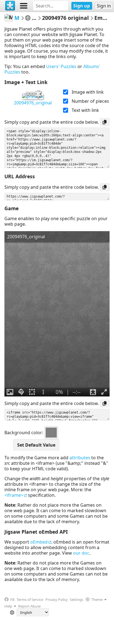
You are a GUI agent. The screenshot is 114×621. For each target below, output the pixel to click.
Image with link (88, 92)
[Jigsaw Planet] (10, 6)
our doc (81, 553)
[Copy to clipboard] (105, 122)
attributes (79, 458)
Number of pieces (90, 101)
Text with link (85, 110)
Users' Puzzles (61, 66)
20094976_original (33, 103)
